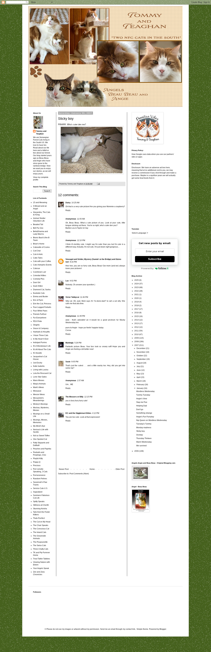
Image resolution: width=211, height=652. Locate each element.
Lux (67, 281)
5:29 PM (77, 343)
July (138, 366)
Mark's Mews (38, 387)
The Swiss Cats (39, 545)
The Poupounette (40, 542)
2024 (136, 284)
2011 (136, 331)
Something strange (144, 413)
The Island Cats (39, 532)
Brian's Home (38, 244)
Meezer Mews (39, 394)
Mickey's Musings (40, 404)
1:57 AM (80, 380)
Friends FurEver (39, 314)
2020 (136, 298)
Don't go (139, 409)
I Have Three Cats (40, 335)
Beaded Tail (38, 224)
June (139, 370)
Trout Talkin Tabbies (41, 559)
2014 (136, 320)
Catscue (36, 268)
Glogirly (36, 325)
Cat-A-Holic (38, 254)
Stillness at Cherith (41, 505)
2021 (136, 294)
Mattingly (69, 343)
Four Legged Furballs (42, 307)
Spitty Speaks (38, 501)
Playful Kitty (38, 458)
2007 (136, 345)
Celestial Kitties (39, 275)
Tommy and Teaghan (41, 132)
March (139, 381)
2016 (136, 313)
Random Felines (40, 479)
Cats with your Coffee (42, 261)
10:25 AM (75, 203)
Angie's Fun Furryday (145, 417)
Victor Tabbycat (72, 297)
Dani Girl (36, 282)
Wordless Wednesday (145, 391)
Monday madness (143, 427)
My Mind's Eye (39, 426)
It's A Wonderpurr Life (42, 346)
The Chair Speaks (40, 525)
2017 (136, 309)
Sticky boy (140, 431)
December (141, 348)
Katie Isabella (38, 366)
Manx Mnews (38, 380)
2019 (136, 302)
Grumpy (139, 435)
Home (92, 469)
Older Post (120, 469)
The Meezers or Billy (74, 397)
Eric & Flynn (38, 300)
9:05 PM (74, 362)
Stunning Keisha (40, 509)
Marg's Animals (39, 384)
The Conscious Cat (41, 529)
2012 (136, 327)
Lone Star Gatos (40, 377)
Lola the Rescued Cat (42, 373)
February (141, 384)
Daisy (68, 203)
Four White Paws (40, 311)
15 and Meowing (40, 202)
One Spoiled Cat (40, 439)
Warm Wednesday (144, 442)
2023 (136, 287)
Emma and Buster (40, 296)
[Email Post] (98, 184)
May (139, 374)
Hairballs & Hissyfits (41, 332)
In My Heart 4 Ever (41, 339)
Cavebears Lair (39, 272)
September (141, 359)
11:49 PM (81, 316)
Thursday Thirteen (144, 438)
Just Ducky (37, 363)
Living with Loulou (40, 370)
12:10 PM (81, 240)
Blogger (163, 629)
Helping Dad (141, 406)
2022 (136, 291)
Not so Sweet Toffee (41, 436)
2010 (136, 334)
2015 (136, 316)
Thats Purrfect (39, 518)
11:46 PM (84, 297)
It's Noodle (37, 353)
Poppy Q (36, 462)
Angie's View (141, 399)
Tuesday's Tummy (143, 424)
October (140, 356)
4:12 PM (95, 413)
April (139, 377)
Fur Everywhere (39, 318)
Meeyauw (37, 391)
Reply (67, 210)
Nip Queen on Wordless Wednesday (151, 420)
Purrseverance (39, 475)
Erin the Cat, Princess (42, 304)
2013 (136, 323)
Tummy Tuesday (143, 395)
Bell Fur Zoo (38, 228)
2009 (136, 338)
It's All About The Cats (42, 349)
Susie (67, 362)
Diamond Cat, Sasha (42, 289)
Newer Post (64, 469)
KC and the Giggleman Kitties (78, 413)
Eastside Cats (39, 293)
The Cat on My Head (41, 522)
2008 (136, 341)
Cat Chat (36, 251)
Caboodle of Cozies (41, 247)
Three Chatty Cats (40, 549)
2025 (136, 280)
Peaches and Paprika (42, 449)
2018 (136, 305)
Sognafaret (37, 492)
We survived (141, 446)
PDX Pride (37, 321)
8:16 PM (73, 262)
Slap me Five (141, 402)
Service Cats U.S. (40, 488)
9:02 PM (73, 281)
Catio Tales (37, 258)
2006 (136, 451)
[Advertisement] (151, 203)
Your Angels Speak (41, 568)
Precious (36, 465)
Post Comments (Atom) (79, 474)
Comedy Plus (38, 279)
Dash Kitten (38, 286)
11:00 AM (81, 219)
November (141, 352)
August (140, 363)
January (140, 388)
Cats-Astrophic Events (42, 265)
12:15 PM (88, 397)
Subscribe (154, 259)
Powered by (147, 268)
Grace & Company (41, 328)
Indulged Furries (40, 342)
